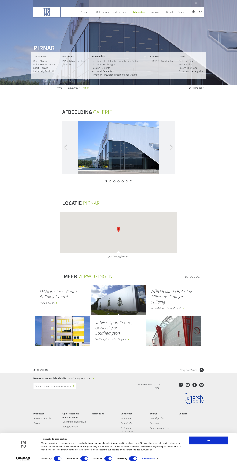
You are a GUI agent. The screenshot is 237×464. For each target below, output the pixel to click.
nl (196, 3)
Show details (148, 458)
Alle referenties (192, 277)
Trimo (59, 87)
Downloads (126, 413)
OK (208, 440)
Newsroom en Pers (159, 428)
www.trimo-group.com (79, 378)
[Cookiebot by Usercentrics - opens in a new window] (23, 459)
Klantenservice (69, 426)
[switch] (84, 458)
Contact (183, 413)
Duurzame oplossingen (74, 421)
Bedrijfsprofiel (157, 418)
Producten (38, 413)
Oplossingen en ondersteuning (70, 415)
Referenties (139, 12)
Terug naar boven (188, 369)
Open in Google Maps (118, 256)
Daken (36, 423)
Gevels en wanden (42, 418)
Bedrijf (153, 413)
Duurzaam (155, 423)
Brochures (126, 418)
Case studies (127, 423)
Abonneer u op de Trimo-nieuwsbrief (54, 385)
